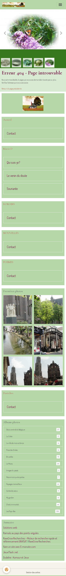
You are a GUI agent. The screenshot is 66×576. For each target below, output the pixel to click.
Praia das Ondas (32, 450)
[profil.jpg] (33, 103)
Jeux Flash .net (10, 552)
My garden (32, 497)
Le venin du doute (17, 176)
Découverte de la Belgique (32, 429)
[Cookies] (6, 569)
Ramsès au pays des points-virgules (21, 533)
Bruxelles (32, 456)
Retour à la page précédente (12, 88)
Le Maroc (32, 463)
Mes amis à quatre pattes (32, 477)
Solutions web (10, 527)
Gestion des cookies (33, 572)
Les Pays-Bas (32, 511)
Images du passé (32, 470)
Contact (11, 133)
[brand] (14, 4)
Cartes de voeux (32, 491)
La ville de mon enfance (32, 443)
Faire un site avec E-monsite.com (19, 546)
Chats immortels (32, 504)
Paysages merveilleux (32, 484)
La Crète (32, 436)
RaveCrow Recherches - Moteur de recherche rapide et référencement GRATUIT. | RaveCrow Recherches (30, 540)
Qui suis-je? (13, 162)
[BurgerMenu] (60, 4)
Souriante (12, 189)
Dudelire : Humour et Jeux (16, 557)
